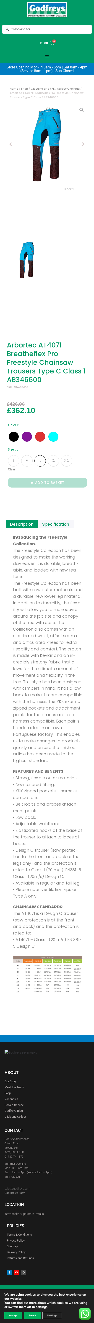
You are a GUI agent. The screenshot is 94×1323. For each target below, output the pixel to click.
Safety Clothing (68, 89)
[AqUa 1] (47, 144)
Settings (52, 1315)
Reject (32, 1315)
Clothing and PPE (43, 89)
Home (14, 89)
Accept (13, 1315)
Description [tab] (22, 524)
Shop (24, 89)
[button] (47, 57)
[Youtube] (16, 1272)
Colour (13, 425)
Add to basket (49, 482)
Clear (11, 469)
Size (13, 449)
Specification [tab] (55, 524)
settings (41, 1307)
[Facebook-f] (9, 1272)
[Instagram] (23, 1272)
